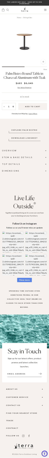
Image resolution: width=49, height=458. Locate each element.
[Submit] (40, 373)
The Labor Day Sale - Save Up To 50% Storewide (24, 2)
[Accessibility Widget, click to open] (45, 454)
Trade (10, 421)
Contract (12, 428)
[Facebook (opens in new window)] (29, 436)
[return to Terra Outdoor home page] (24, 10)
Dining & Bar (27, 17)
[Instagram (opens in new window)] (23, 436)
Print (45, 69)
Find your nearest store (21, 413)
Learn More (33, 113)
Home (19, 17)
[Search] (7, 10)
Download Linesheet (24, 138)
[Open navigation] (45, 10)
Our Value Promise (24, 87)
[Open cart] (3, 10)
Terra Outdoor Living (28, 454)
